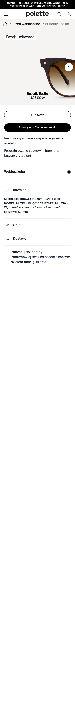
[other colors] (68, 172)
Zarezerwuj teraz (53, 6)
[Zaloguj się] (69, 14)
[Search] (59, 14)
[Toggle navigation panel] (6, 14)
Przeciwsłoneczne (26, 24)
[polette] (37, 14)
